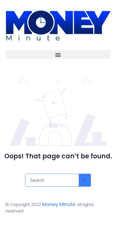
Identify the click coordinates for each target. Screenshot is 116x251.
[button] (58, 54)
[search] (85, 180)
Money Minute (58, 204)
